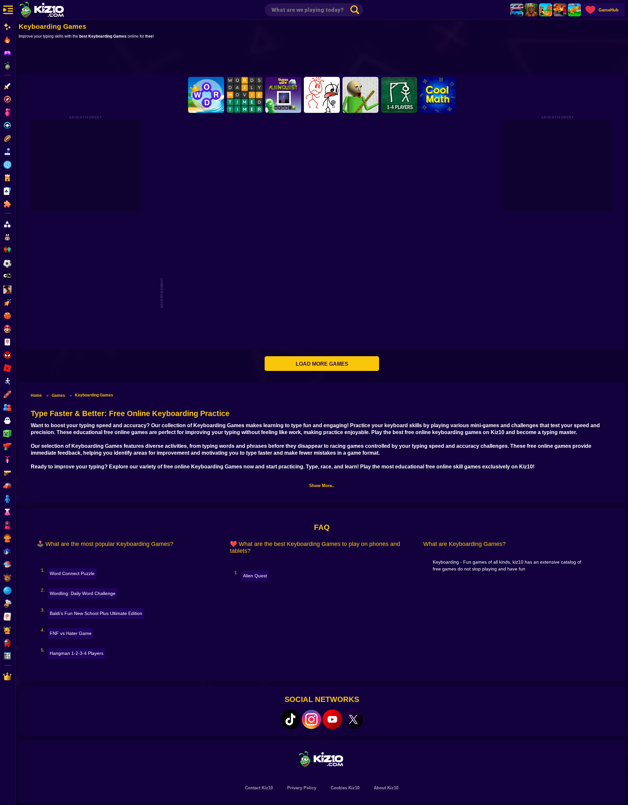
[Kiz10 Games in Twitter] (353, 719)
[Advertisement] (321, 58)
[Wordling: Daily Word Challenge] (245, 95)
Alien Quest (255, 575)
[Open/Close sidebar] (8, 9)
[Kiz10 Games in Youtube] (332, 719)
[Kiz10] (52, 10)
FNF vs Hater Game (71, 633)
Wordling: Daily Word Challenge (82, 593)
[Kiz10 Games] (322, 759)
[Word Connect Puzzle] (206, 95)
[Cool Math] (438, 95)
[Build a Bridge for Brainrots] (545, 9)
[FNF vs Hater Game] (322, 95)
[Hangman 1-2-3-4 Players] (399, 95)
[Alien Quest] (283, 95)
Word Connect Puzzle (72, 573)
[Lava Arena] (560, 9)
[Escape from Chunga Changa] (531, 9)
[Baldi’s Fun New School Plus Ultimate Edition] (360, 95)
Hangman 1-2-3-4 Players (76, 653)
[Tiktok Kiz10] (290, 719)
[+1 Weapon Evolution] (574, 9)
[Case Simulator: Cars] (516, 9)
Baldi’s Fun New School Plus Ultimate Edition (96, 613)
